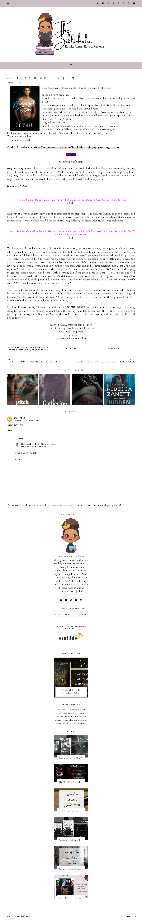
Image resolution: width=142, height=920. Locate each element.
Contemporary (40, 348)
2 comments (113, 349)
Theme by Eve (132, 916)
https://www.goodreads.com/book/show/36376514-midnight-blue (76, 147)
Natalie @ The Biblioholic (38, 444)
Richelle (19, 418)
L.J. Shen (33, 350)
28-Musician (14, 348)
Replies (21, 439)
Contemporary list (18, 350)
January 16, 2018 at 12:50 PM (26, 421)
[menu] (8, 3)
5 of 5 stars (77, 161)
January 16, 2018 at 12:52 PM (33, 447)
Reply (9, 431)
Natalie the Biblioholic (20, 916)
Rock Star (43, 350)
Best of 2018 (26, 348)
